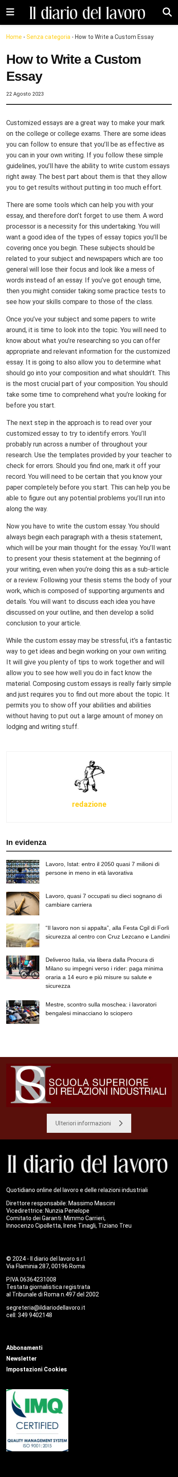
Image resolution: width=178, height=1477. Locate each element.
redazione (89, 804)
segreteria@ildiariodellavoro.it (45, 1307)
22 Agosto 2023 (25, 94)
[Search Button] (167, 12)
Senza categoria (48, 37)
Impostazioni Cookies (36, 1369)
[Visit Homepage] (89, 12)
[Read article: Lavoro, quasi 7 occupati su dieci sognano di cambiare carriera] (22, 903)
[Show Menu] (10, 12)
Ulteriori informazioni (83, 1123)
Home (14, 37)
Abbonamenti (24, 1347)
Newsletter (21, 1358)
